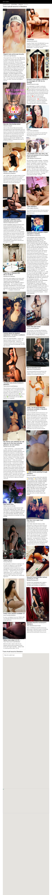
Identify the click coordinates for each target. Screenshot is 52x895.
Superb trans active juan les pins (13, 54)
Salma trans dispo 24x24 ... (12, 640)
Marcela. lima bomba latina (11, 124)
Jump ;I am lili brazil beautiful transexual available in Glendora (37, 408)
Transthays (30, 39)
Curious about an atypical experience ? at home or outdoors (14, 334)
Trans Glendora (32, 206)
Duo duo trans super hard (35, 520)
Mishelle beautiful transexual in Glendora (36, 623)
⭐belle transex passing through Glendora (37, 472)
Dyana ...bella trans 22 (10, 171)
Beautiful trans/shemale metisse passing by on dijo (37, 578)
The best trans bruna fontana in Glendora (13, 383)
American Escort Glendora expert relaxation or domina (37, 233)
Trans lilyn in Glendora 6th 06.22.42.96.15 (11, 273)
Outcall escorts (6, 4)
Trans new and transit (34, 326)
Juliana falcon (7, 560)
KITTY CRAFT (6, 1)
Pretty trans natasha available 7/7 (14, 613)
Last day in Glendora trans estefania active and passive (12, 220)
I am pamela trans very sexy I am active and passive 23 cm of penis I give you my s (37, 155)
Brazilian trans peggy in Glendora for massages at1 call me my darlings (37, 81)
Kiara (28, 129)
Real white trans (8, 504)
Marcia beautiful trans (34, 367)
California (20, 4)
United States (14, 4)
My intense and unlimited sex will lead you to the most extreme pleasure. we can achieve (13, 443)
